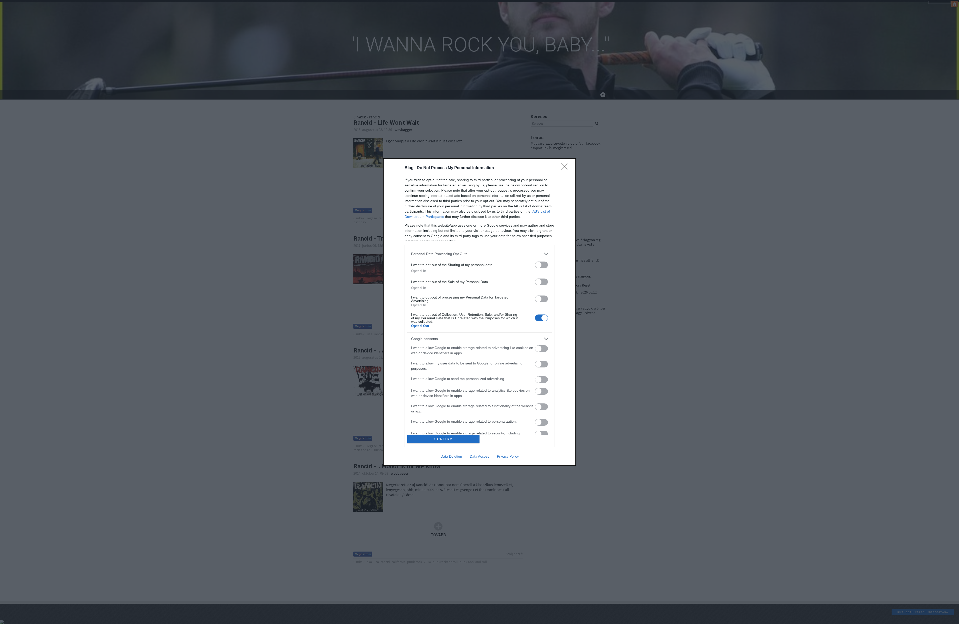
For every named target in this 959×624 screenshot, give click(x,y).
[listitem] (479, 254)
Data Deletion (451, 456)
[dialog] (479, 312)
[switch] (541, 265)
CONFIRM (443, 439)
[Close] (566, 168)
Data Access (479, 456)
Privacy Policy (508, 456)
